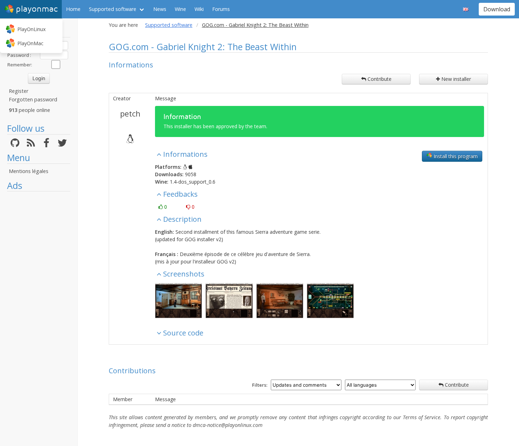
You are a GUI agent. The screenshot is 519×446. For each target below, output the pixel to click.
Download (496, 9)
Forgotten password (33, 99)
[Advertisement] (38, 301)
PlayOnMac (30, 43)
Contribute (379, 79)
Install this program (455, 156)
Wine (180, 9)
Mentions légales (28, 171)
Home (73, 9)
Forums (221, 9)
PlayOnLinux (31, 29)
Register (18, 91)
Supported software (112, 9)
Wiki (199, 9)
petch (130, 113)
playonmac (37, 9)
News (159, 9)
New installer (455, 79)
